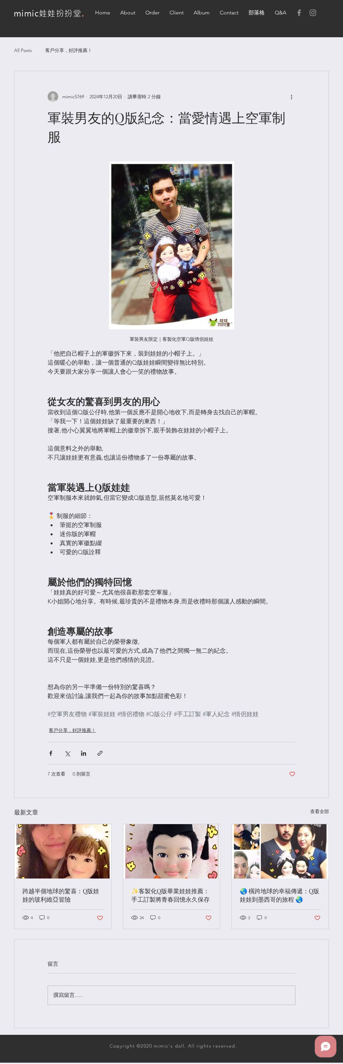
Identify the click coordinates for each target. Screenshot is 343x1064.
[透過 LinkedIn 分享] (83, 753)
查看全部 (319, 811)
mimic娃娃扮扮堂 (47, 13)
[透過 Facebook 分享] (51, 753)
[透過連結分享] (100, 753)
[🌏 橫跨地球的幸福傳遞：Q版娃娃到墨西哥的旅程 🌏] (280, 851)
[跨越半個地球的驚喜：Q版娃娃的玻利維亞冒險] (62, 851)
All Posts (23, 50)
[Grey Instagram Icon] (312, 12)
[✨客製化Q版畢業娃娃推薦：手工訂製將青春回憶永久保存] (171, 851)
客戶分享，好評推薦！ (68, 50)
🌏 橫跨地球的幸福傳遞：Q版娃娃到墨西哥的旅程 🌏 (279, 895)
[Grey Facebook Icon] (299, 12)
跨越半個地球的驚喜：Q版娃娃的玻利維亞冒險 (60, 895)
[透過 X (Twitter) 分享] (67, 753)
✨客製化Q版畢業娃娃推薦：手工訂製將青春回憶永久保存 (170, 895)
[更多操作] (291, 97)
